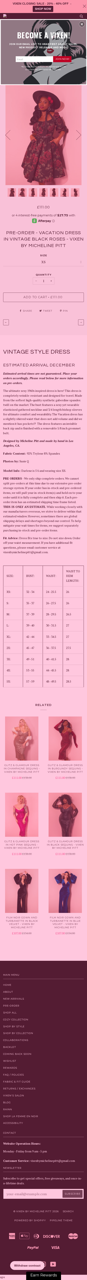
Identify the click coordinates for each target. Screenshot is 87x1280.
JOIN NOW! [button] (62, 59)
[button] (81, 24)
